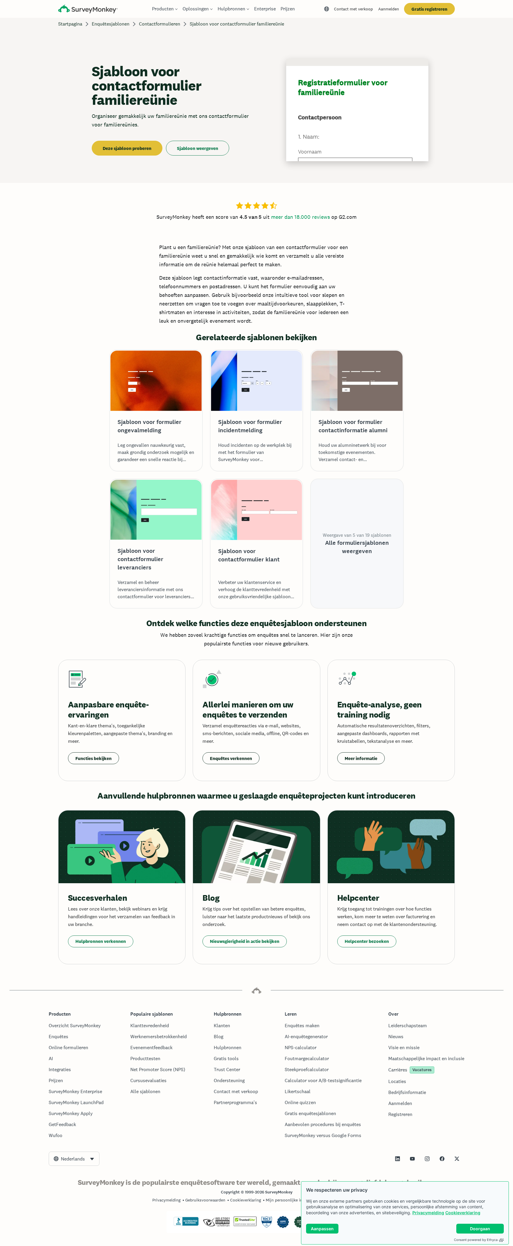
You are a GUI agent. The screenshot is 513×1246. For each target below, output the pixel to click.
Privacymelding (428, 1212)
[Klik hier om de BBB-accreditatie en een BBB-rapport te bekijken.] (186, 1224)
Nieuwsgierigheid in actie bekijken (244, 941)
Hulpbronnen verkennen (100, 941)
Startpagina (70, 24)
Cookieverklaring (462, 1212)
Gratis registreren (429, 9)
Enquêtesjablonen (110, 24)
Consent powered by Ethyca (476, 1240)
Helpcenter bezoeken (367, 941)
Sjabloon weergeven (197, 148)
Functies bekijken (93, 758)
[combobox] (74, 1159)
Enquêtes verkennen (231, 758)
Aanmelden (388, 9)
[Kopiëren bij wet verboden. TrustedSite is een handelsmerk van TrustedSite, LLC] (245, 1224)
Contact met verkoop (353, 9)
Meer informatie (361, 758)
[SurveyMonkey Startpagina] (88, 9)
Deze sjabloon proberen (127, 148)
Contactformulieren (159, 24)
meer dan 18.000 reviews (300, 216)
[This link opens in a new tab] (397, 1159)
